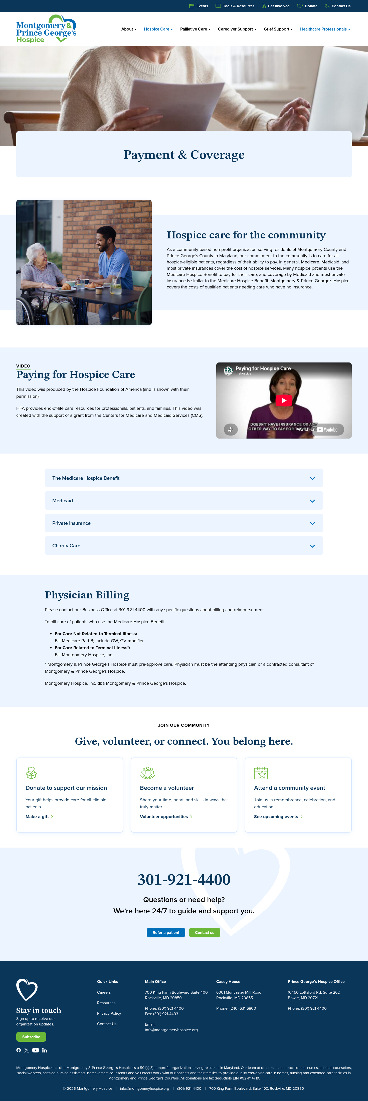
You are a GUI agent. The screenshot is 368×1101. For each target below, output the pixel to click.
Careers (104, 992)
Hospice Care (157, 29)
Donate (310, 6)
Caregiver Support (236, 29)
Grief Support (277, 29)
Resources (106, 1002)
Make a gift (38, 816)
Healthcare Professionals (324, 29)
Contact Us (340, 6)
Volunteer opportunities (164, 816)
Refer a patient (166, 932)
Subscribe (31, 1037)
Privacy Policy (109, 1013)
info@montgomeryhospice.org (144, 1088)
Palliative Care (194, 29)
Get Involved (278, 6)
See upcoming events (276, 816)
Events (202, 6)
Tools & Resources (238, 6)
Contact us (204, 932)
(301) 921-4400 (189, 1088)
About (127, 29)
